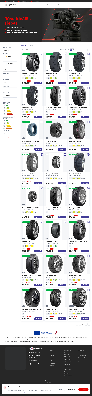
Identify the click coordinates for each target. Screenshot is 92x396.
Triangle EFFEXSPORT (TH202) (32, 73)
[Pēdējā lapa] (89, 50)
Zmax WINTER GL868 (76, 174)
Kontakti (74, 5)
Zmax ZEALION (51, 141)
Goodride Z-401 (27, 107)
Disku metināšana (68, 369)
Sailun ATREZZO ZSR (76, 309)
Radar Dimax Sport (52, 275)
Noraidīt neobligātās (71, 389)
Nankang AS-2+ (51, 241)
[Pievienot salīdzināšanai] (42, 54)
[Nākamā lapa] (86, 50)
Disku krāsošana (67, 356)
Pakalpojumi (33, 5)
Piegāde (52, 358)
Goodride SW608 (28, 174)
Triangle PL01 (27, 241)
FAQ (51, 360)
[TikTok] (38, 364)
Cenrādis (58, 5)
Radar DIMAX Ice (75, 275)
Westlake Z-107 (51, 73)
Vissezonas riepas (82, 355)
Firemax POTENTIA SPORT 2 (32, 141)
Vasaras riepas (81, 350)
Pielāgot (60, 389)
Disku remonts (67, 359)
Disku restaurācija (68, 362)
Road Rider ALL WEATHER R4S (79, 107)
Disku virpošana (67, 367)
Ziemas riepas (81, 353)
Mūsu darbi (49, 5)
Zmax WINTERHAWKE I (30, 208)
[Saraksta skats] (73, 50)
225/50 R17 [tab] (23, 45)
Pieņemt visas (83, 389)
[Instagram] (30, 364)
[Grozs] (86, 5)
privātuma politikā (28, 392)
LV (82, 5)
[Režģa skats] (71, 50)
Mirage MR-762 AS (75, 141)
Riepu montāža (67, 350)
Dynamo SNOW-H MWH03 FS (32, 309)
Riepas (23, 5)
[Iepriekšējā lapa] (80, 50)
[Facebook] (34, 364)
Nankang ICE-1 (51, 309)
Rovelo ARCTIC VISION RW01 (79, 241)
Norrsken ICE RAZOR (53, 107)
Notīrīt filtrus (10, 137)
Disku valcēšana (67, 364)
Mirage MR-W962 (52, 174)
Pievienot (30, 45)
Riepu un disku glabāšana (67, 353)
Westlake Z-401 (74, 73)
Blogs (42, 5)
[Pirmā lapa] (77, 50)
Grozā (39, 82)
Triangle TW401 (74, 208)
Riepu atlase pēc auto (81, 358)
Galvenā (52, 348)
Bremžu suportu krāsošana (68, 372)
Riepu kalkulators (82, 362)
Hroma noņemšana (68, 375)
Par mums (66, 5)
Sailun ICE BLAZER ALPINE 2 (32, 275)
